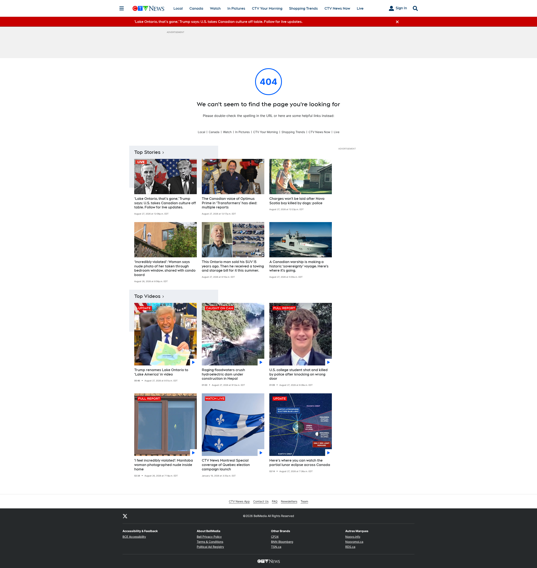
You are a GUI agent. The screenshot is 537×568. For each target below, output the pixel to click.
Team (304, 501)
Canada (196, 8)
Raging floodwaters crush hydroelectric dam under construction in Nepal (223, 374)
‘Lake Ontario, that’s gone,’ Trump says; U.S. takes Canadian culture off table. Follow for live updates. (165, 203)
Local (178, 8)
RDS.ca (350, 546)
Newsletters (289, 501)
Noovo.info (352, 536)
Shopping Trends (303, 8)
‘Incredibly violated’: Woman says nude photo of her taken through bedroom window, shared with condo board (165, 268)
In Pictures (236, 8)
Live (360, 8)
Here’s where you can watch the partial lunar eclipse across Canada (299, 462)
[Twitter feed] (125, 515)
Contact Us (260, 501)
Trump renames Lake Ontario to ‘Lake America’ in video (161, 372)
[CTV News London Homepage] (148, 8)
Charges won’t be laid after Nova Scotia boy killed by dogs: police (297, 201)
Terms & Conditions (210, 541)
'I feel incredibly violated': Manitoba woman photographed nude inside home (163, 464)
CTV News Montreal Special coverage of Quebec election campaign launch (226, 464)
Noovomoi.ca (354, 541)
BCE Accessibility (134, 536)
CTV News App (239, 501)
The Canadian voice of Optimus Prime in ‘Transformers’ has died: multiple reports (229, 203)
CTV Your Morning (267, 8)
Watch (215, 8)
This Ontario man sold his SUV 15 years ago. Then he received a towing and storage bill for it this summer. (233, 266)
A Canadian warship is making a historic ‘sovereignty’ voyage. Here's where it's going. (298, 266)
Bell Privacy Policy (209, 536)
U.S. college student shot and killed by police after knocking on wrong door (298, 374)
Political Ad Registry (210, 546)
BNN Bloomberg (282, 541)
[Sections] (121, 8)
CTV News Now (337, 8)
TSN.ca (276, 546)
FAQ (275, 501)
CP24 (275, 536)
